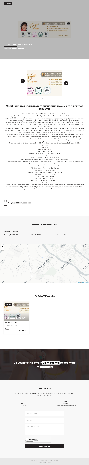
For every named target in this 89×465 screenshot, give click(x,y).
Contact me (51, 363)
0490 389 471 (23, 405)
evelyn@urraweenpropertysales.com (65, 405)
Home (9, 3)
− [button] (2, 249)
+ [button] (2, 246)
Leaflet (78, 282)
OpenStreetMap (85, 282)
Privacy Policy (55, 460)
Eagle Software (47, 462)
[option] (44, 83)
